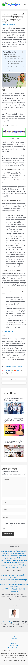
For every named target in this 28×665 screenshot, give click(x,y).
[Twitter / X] (21, 370)
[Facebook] (9, 370)
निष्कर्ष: (12, 70)
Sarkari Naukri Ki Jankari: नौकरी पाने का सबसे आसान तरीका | (13, 442)
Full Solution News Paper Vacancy (15, 64)
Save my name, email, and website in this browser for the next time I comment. (13, 526)
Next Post (14, 383)
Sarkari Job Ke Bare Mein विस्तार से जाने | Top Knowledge (13, 399)
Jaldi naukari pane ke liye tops (13, 366)
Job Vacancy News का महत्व (13, 56)
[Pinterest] (2, 370)
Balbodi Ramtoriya (7, 622)
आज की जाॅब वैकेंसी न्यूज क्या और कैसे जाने (13, 54)
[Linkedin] (6, 370)
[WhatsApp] (12, 370)
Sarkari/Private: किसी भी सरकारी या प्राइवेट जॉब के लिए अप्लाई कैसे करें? (13, 420)
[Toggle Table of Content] (22, 52)
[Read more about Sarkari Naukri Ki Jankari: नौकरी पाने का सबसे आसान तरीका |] (14, 451)
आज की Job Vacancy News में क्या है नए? (15, 59)
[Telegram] (18, 370)
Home (14, 636)
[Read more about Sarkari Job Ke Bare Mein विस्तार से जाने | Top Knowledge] (14, 408)
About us (14, 638)
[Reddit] (15, 370)
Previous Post (14, 379)
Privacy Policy (14, 645)
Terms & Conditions (14, 648)
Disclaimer (14, 643)
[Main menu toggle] (25, 4)
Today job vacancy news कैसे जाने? (15, 61)
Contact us (14, 641)
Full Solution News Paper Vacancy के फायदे (15, 67)
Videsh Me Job (8, 331)
